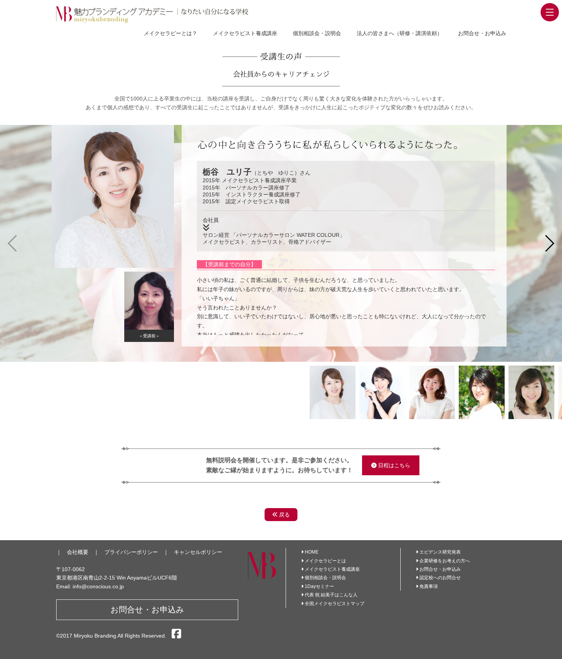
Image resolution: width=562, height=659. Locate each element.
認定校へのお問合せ (440, 577)
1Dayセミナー (319, 586)
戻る (284, 515)
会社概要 (77, 552)
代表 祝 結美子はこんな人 (331, 594)
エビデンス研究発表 (440, 552)
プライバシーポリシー (131, 552)
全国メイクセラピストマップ (334, 603)
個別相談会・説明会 (317, 33)
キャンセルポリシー (198, 552)
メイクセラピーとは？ (170, 33)
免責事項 (428, 586)
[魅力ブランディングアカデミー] (160, 14)
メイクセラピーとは (325, 560)
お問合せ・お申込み (482, 33)
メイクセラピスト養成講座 (245, 33)
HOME (311, 552)
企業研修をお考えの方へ (444, 560)
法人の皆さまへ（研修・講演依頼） (399, 33)
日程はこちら (393, 465)
